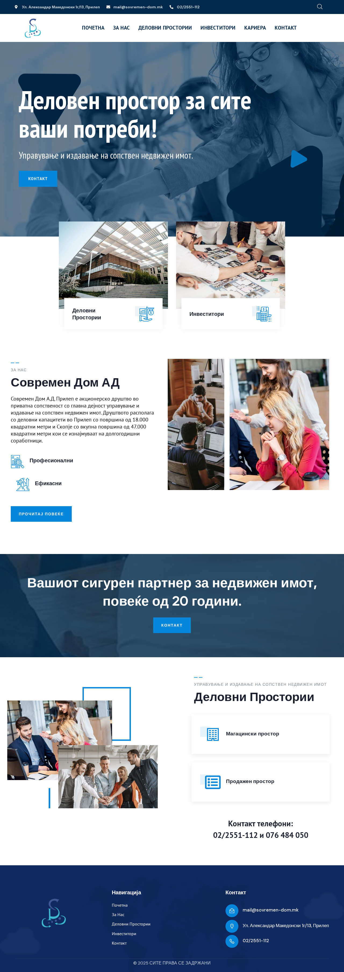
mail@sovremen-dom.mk (271, 910)
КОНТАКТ (38, 179)
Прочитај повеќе (41, 514)
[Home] (33, 28)
